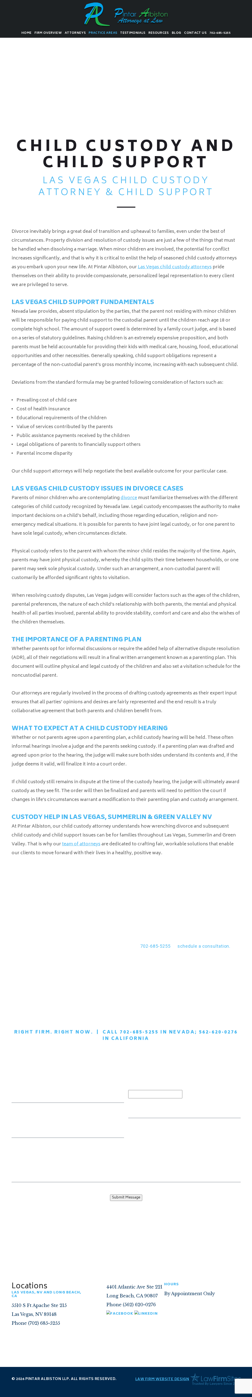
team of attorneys (81, 844)
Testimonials (132, 33)
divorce (129, 498)
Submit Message (126, 1198)
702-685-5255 (220, 33)
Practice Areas (103, 33)
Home (26, 33)
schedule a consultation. (204, 946)
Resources (158, 33)
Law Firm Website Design (162, 1379)
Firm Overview (48, 33)
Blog (176, 33)
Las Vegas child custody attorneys (175, 267)
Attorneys (75, 33)
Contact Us (195, 33)
